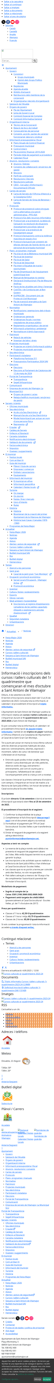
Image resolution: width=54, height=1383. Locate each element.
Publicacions (11, 1026)
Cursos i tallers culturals (17, 652)
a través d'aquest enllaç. (22, 927)
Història (9, 1273)
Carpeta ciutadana (14, 1238)
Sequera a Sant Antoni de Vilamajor (22, 655)
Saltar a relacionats (13, 13)
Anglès (13, 34)
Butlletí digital (12, 664)
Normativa (11, 1181)
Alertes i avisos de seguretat (19, 649)
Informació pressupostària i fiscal (21, 1166)
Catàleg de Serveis (14, 1232)
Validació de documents (17, 1244)
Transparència (12, 1214)
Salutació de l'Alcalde (15, 1157)
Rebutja (37, 1379)
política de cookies (25, 1374)
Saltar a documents (13, 10)
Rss (7, 661)
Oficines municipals (15, 1223)
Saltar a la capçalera (13, 1)
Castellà (13, 31)
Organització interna (15, 1163)
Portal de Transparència (17, 1199)
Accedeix (6, 1048)
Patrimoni (10, 1184)
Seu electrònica (13, 1190)
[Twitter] (4, 21)
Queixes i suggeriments (17, 1253)
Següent (13, 1081)
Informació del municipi (17, 1268)
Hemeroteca (11, 667)
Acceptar (47, 1379)
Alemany (14, 37)
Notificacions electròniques (19, 1241)
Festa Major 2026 (14, 637)
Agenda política (13, 1017)
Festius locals (12, 1259)
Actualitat (11, 631)
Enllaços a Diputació (15, 1235)
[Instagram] (17, 21)
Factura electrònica (15, 1247)
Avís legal (10, 1330)
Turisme (9, 1270)
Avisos (9, 646)
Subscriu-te (7, 1103)
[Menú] (3, 65)
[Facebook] (8, 21)
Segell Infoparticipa (15, 1217)
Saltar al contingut (12, 4)
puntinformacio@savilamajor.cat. (22, 838)
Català (12, 28)
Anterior (5, 1081)
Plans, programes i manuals (19, 1178)
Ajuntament (7, 1151)
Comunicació (12, 1202)
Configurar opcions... (10, 1379)
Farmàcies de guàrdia (40, 1138)
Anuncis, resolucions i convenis (20, 1169)
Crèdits (9, 1321)
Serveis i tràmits (9, 1220)
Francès (13, 40)
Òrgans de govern (14, 1160)
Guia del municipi (14, 1265)
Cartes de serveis (14, 1172)
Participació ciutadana (16, 1193)
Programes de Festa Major (18, 1276)
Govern (9, 1154)
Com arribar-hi (12, 1262)
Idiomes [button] (9, 25)
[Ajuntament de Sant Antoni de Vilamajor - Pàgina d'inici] (17, 53)
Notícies (27, 631)
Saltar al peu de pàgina (15, 16)
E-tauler (9, 1229)
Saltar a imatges (11, 7)
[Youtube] (13, 21)
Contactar (10, 1324)
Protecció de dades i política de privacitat (25, 1327)
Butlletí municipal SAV (16, 658)
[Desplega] (18, 631)
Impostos (10, 1250)
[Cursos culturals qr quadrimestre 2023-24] (22, 1001)
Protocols (10, 1175)
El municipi (7, 1256)
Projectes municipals (15, 1187)
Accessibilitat (12, 1333)
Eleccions (10, 1196)
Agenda (9, 643)
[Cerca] (35, 61)
